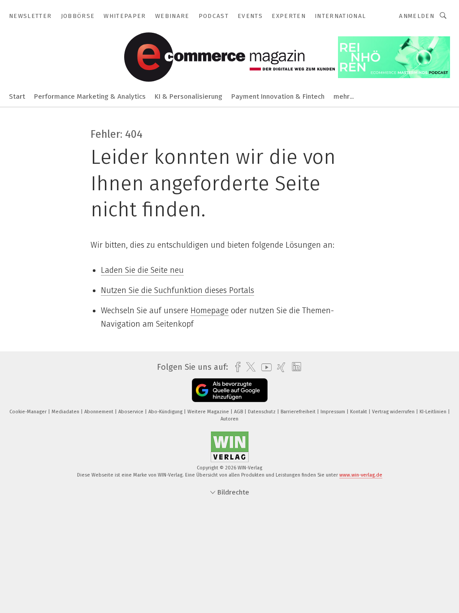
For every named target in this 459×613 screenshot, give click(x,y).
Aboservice (131, 412)
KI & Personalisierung (188, 96)
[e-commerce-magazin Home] (17, 95)
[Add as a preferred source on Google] (230, 390)
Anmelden (416, 16)
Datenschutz (262, 412)
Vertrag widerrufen (394, 412)
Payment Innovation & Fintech (278, 96)
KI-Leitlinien (434, 412)
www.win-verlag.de (360, 475)
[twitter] (248, 367)
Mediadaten (66, 412)
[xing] (279, 367)
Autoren (229, 419)
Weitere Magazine (208, 412)
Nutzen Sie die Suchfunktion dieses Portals (177, 290)
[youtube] (264, 367)
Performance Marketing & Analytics (90, 96)
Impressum (333, 412)
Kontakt (359, 412)
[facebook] (235, 367)
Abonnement (99, 412)
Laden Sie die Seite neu (142, 270)
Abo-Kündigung (166, 412)
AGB (239, 412)
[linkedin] (294, 367)
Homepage (210, 310)
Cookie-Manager (28, 412)
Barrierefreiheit (299, 412)
